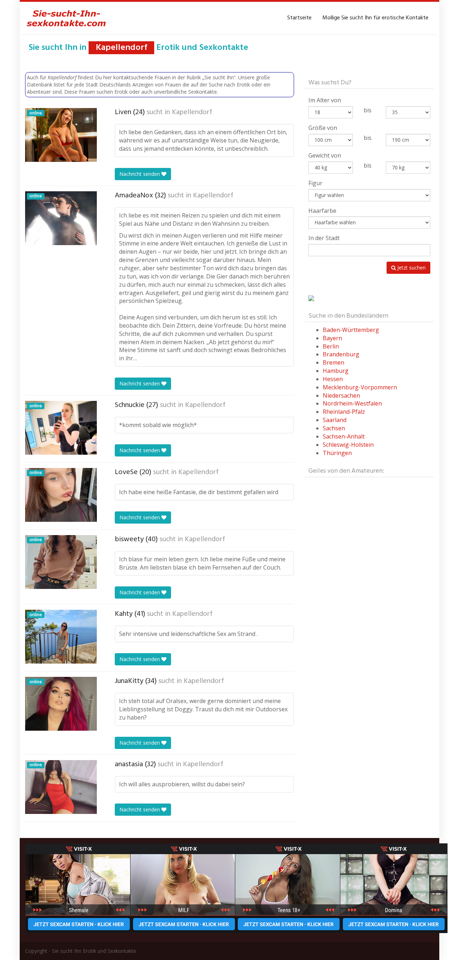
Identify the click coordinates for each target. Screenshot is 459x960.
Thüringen (337, 453)
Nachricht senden (140, 173)
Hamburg (336, 371)
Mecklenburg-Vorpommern (360, 387)
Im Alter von (324, 100)
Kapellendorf (192, 112)
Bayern (332, 338)
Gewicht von (324, 155)
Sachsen (334, 428)
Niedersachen (341, 395)
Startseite (299, 18)
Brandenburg (341, 354)
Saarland (334, 420)
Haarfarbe (322, 211)
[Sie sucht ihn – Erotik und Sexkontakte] (66, 18)
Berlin (331, 346)
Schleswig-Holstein (348, 445)
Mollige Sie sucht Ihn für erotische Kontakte (375, 18)
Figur (315, 183)
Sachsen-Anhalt (344, 436)
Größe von (322, 128)
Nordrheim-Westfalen (352, 403)
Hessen (333, 379)
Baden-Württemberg (351, 330)
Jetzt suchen (411, 267)
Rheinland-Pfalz (344, 412)
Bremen (333, 362)
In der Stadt (324, 238)
